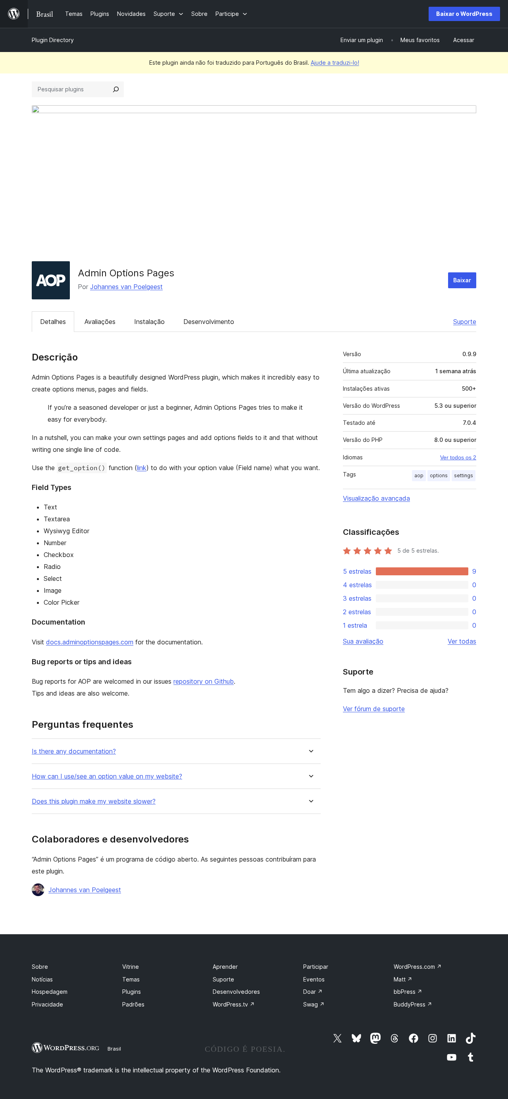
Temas (131, 979)
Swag (314, 1004)
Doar (313, 991)
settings (463, 475)
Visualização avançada (376, 498)
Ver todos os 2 (458, 457)
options (439, 475)
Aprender (225, 966)
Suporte (464, 322)
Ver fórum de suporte (374, 709)
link (141, 468)
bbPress (408, 991)
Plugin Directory (53, 40)
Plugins (131, 991)
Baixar (462, 280)
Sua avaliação (363, 641)
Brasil (114, 1048)
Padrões (133, 1004)
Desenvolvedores (236, 991)
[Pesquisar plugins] (116, 89)
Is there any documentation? (74, 751)
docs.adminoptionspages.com (89, 642)
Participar (315, 966)
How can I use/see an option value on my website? (107, 776)
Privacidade (47, 1004)
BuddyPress (413, 1004)
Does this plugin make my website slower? (94, 801)
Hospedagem (49, 991)
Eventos (314, 979)
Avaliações (100, 322)
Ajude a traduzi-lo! (335, 62)
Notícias (42, 979)
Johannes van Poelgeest (126, 287)
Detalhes (53, 322)
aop (418, 475)
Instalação (149, 322)
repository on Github (203, 681)
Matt (403, 979)
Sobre (40, 966)
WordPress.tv (234, 1004)
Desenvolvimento (208, 322)
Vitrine (130, 966)
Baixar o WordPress (464, 13)
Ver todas (462, 641)
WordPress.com (418, 966)
